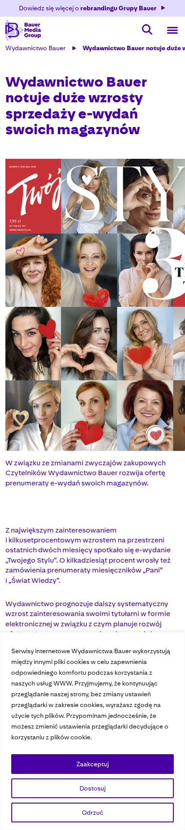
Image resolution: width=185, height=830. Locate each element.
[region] (92, 731)
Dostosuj (92, 788)
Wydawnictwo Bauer (35, 48)
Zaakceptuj (92, 764)
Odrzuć (92, 812)
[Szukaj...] (147, 30)
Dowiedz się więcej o (88, 8)
